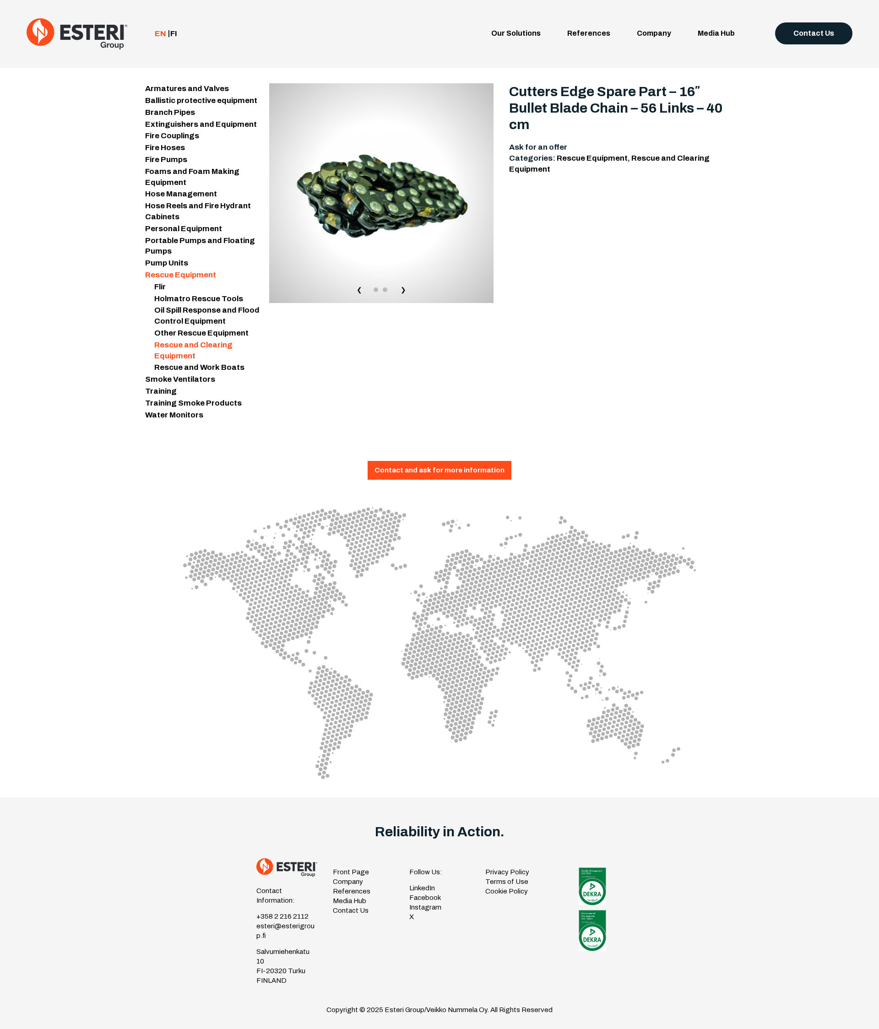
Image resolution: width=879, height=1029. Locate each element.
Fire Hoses (165, 147)
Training (161, 391)
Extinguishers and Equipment (201, 124)
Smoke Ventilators (180, 379)
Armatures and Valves (187, 88)
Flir (160, 286)
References (588, 33)
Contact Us (813, 33)
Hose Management (181, 194)
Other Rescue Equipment (201, 333)
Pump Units (166, 263)
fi (173, 33)
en (160, 33)
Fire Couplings (172, 135)
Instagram (425, 907)
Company (654, 33)
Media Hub (716, 33)
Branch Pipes (170, 112)
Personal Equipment (183, 228)
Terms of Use (506, 881)
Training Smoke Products (193, 403)
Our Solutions (516, 33)
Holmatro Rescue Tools (198, 298)
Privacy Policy (507, 872)
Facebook (425, 897)
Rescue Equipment (180, 275)
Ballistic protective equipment (201, 100)
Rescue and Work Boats (199, 367)
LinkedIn (422, 888)
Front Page (351, 872)
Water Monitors (174, 415)
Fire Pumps (166, 159)
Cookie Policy (506, 891)
